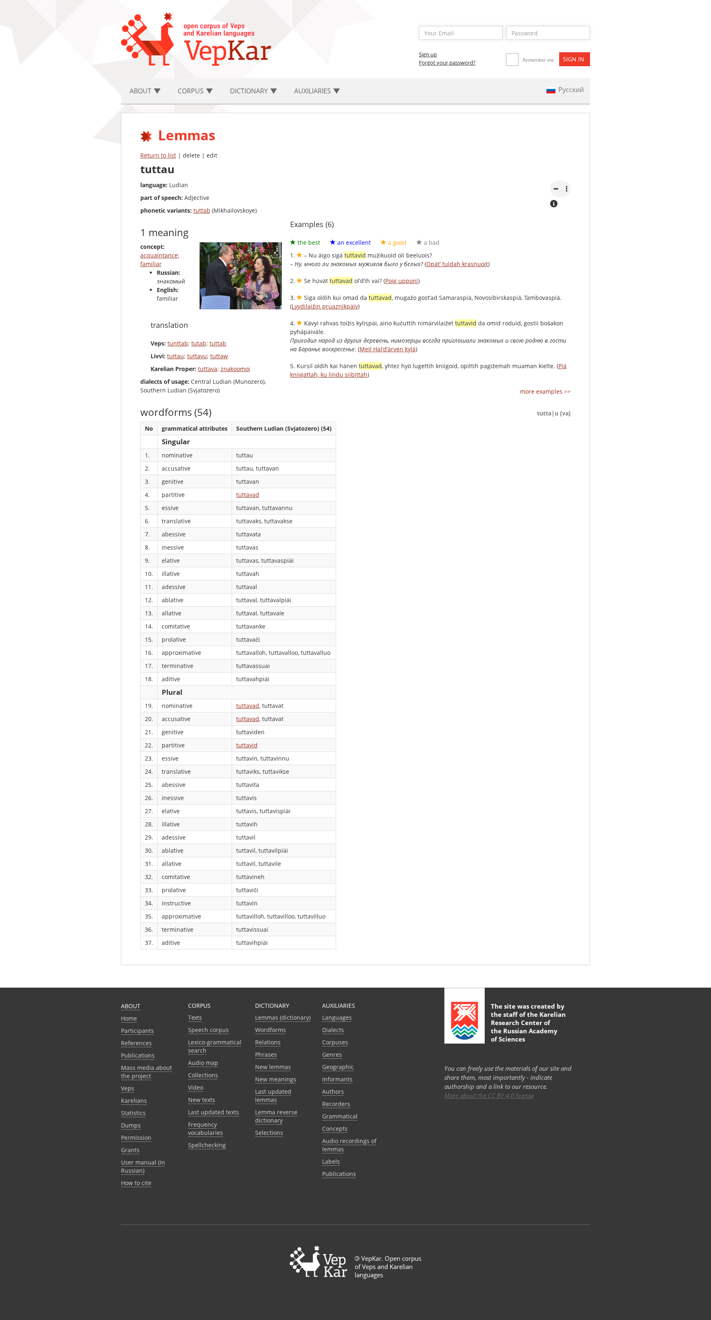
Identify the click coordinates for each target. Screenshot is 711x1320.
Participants (137, 1031)
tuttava (207, 369)
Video (195, 1087)
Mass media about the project (146, 1072)
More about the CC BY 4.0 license (489, 1095)
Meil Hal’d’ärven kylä (388, 349)
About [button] (141, 90)
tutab (198, 343)
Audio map (203, 1063)
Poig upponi (401, 281)
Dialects (333, 1030)
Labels (331, 1161)
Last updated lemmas (273, 1096)
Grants (130, 1150)
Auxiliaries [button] (313, 90)
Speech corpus (208, 1030)
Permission (136, 1137)
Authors (333, 1091)
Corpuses (335, 1042)
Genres (332, 1054)
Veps (127, 1088)
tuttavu (197, 356)
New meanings (275, 1079)
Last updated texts (213, 1112)
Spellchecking (207, 1145)
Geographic (338, 1067)
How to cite (136, 1183)
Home (129, 1018)
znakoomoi (235, 369)
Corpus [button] (191, 90)
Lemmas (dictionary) (283, 1017)
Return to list (158, 155)
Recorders (336, 1104)
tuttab (201, 210)
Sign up (428, 54)
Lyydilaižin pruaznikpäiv (325, 306)
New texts (201, 1100)
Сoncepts (335, 1128)
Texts (195, 1017)
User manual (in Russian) (143, 1166)
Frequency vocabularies (205, 1128)
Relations (268, 1042)
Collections (203, 1075)
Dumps (131, 1125)
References (136, 1043)
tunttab (177, 343)
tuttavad (247, 495)
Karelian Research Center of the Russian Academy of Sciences (528, 1026)
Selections (269, 1133)
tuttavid (247, 745)
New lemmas (273, 1067)
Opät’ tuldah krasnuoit (457, 264)
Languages (337, 1017)
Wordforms (270, 1030)
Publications (138, 1055)
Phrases (266, 1054)
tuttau (175, 356)
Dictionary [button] (250, 90)
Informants (337, 1079)
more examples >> (545, 391)
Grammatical (340, 1116)
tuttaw (219, 356)
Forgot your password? (447, 62)
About (130, 1006)
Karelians (134, 1100)
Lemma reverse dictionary (276, 1116)
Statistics (133, 1113)
